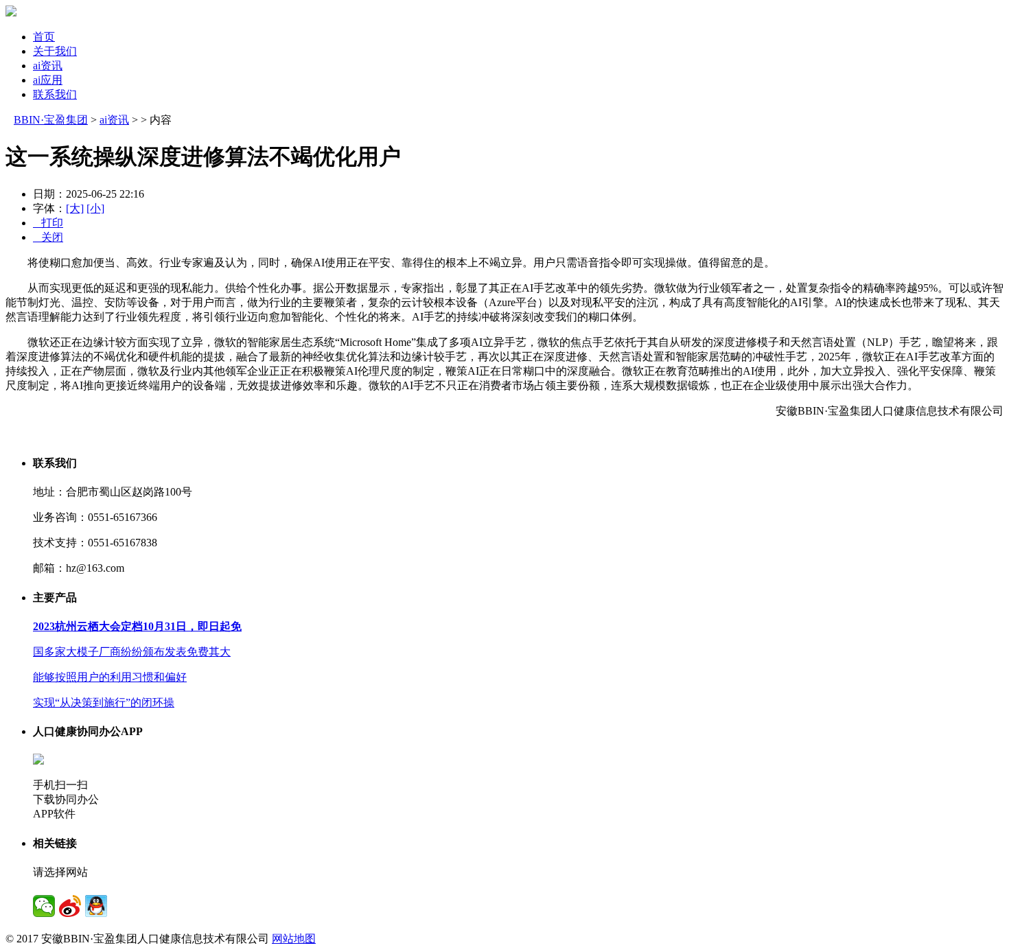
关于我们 (55, 51)
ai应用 (47, 80)
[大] (75, 208)
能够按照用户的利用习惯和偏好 (110, 677)
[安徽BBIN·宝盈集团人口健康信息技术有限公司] (10, 13)
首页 (44, 37)
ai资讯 (47, 65)
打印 (48, 223)
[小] (95, 208)
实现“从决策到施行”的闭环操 (103, 702)
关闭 (48, 237)
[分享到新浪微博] (70, 906)
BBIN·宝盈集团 (51, 120)
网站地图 (294, 938)
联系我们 (55, 94)
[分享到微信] (44, 906)
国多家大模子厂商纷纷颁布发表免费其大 (132, 652)
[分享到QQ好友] (96, 906)
